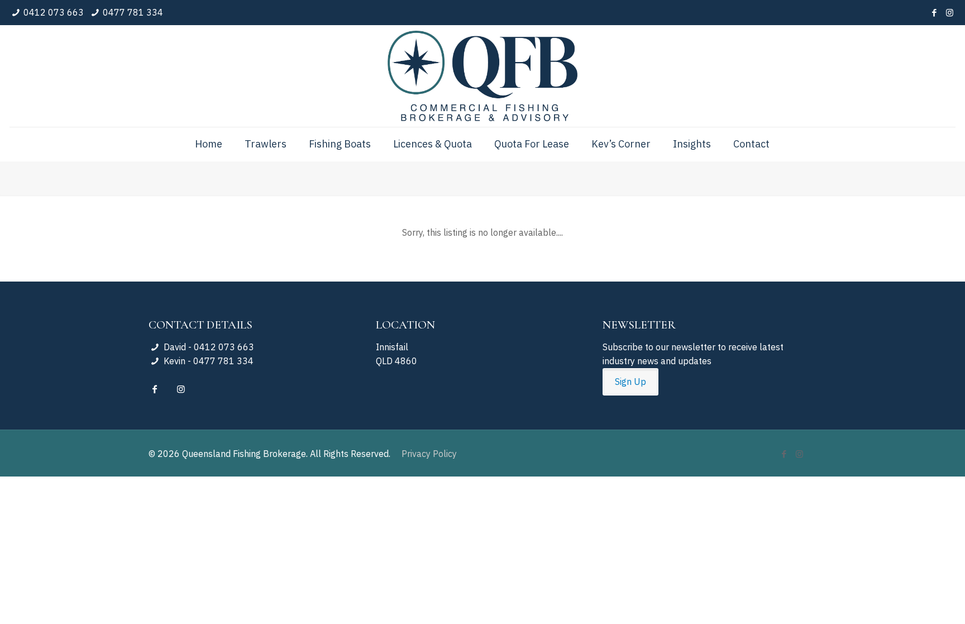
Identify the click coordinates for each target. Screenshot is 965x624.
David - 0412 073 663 (207, 347)
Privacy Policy (429, 453)
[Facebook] (934, 12)
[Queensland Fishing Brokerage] (482, 76)
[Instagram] (950, 12)
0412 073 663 (53, 12)
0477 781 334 (133, 12)
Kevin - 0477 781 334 (207, 360)
